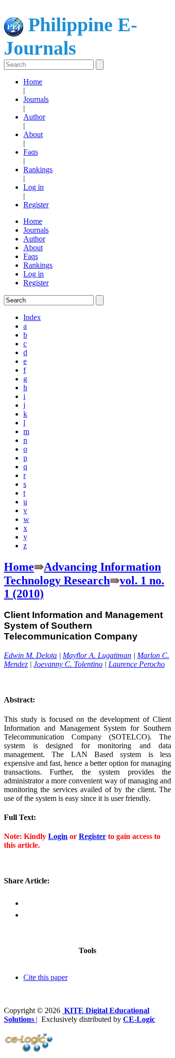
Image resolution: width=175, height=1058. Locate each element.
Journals (36, 99)
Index (32, 317)
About (33, 134)
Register (36, 204)
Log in (33, 187)
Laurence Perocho (136, 664)
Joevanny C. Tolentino (68, 664)
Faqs (30, 152)
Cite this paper (45, 977)
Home (32, 82)
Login (58, 836)
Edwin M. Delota (30, 655)
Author (34, 117)
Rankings (37, 169)
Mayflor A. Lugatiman (97, 655)
